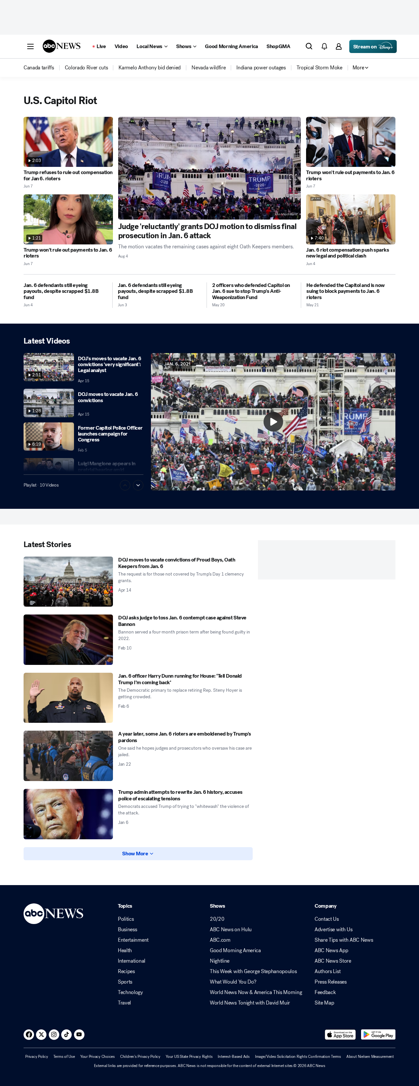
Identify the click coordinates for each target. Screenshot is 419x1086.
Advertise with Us (334, 929)
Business (127, 929)
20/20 (217, 919)
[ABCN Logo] (62, 46)
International (131, 961)
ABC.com (220, 940)
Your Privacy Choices (97, 1057)
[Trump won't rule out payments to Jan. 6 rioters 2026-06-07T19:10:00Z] (350, 142)
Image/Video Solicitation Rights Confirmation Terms (298, 1057)
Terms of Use (64, 1057)
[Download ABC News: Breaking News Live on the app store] (340, 1034)
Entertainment (133, 940)
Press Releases (331, 982)
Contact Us (327, 919)
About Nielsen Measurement (370, 1057)
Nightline (219, 961)
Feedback (325, 992)
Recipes (126, 971)
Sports (125, 982)
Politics (126, 919)
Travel (124, 1003)
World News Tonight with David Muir (250, 1003)
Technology (130, 992)
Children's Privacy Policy (140, 1057)
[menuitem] (39, 67)
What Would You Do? (233, 982)
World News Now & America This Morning (256, 992)
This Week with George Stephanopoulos (253, 971)
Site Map (324, 1003)
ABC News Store (333, 961)
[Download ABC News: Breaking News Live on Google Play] (378, 1034)
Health (125, 950)
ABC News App (331, 950)
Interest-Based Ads (234, 1057)
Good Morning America (235, 950)
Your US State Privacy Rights (189, 1057)
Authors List (327, 971)
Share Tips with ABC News (344, 940)
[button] (30, 46)
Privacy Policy (36, 1057)
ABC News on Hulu (231, 929)
